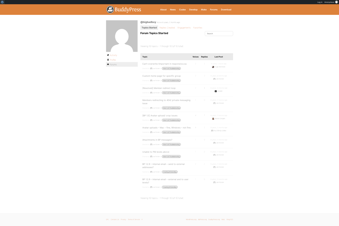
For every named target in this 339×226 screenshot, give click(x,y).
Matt (223, 219)
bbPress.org (202, 219)
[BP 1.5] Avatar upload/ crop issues (159, 115)
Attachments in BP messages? (157, 139)
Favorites (197, 27)
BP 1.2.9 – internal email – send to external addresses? (163, 166)
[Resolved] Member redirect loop (159, 88)
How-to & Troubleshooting (171, 68)
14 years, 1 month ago (218, 64)
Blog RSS (230, 219)
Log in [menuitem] (319, 2)
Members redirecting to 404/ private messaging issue (166, 102)
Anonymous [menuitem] (329, 2)
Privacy (123, 219)
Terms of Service (134, 219)
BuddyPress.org (124, 9)
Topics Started (149, 27)
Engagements (184, 27)
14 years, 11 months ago (218, 100)
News (173, 9)
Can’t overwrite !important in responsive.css (164, 63)
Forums (214, 9)
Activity (113, 55)
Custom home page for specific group (161, 76)
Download (226, 9)
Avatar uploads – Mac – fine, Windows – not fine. (166, 127)
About (163, 9)
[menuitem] (2, 2)
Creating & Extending (169, 172)
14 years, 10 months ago (218, 88)
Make (204, 9)
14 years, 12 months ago (218, 179)
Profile (113, 59)
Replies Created (167, 27)
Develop (193, 9)
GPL (107, 219)
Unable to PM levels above (155, 152)
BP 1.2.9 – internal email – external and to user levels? (165, 181)
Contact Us (115, 219)
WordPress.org (191, 219)
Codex (182, 9)
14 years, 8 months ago (218, 76)
